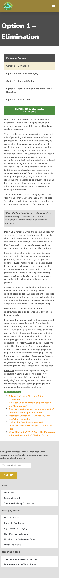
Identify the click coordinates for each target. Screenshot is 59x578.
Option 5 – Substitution (18, 99)
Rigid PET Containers (14, 523)
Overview (9, 492)
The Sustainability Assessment (19, 503)
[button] (53, 6)
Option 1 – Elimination (17, 65)
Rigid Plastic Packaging (15, 528)
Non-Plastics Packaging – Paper (20, 539)
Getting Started (12, 497)
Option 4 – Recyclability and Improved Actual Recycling (29, 90)
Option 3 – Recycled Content (20, 81)
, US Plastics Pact (30, 425)
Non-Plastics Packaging (16, 533)
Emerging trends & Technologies (20, 564)
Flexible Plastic (11, 517)
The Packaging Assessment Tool (20, 558)
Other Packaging (12, 544)
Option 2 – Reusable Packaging (22, 73)
